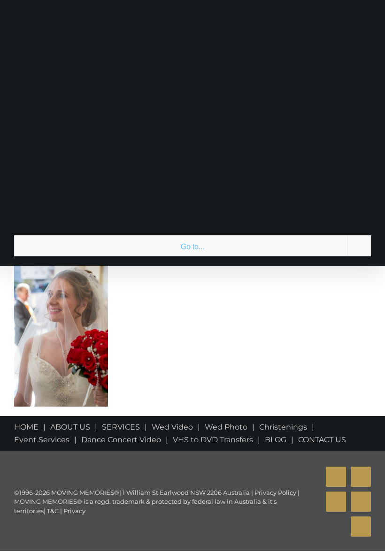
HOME (26, 427)
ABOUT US (70, 427)
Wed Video (172, 427)
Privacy (73, 511)
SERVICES (121, 427)
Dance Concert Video (121, 439)
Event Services (41, 439)
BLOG (275, 439)
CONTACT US (322, 439)
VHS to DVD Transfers (213, 439)
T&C (52, 511)
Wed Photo (226, 427)
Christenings (283, 427)
